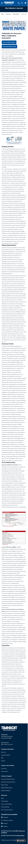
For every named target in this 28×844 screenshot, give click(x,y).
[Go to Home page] (9, 3)
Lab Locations (4, 771)
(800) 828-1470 (5, 742)
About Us (3, 752)
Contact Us (4, 768)
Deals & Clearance (5, 790)
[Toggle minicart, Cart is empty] (25, 3)
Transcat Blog (4, 801)
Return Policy (4, 785)
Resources (8, 14)
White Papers (16, 14)
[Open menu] (2, 3)
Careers (3, 761)
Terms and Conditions (6, 804)
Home (2, 14)
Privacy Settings (5, 807)
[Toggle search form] (22, 3)
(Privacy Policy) (20, 835)
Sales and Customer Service (8, 782)
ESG (2, 758)
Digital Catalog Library (6, 787)
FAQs (2, 798)
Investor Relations (5, 755)
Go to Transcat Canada (6, 810)
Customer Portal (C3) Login (8, 779)
